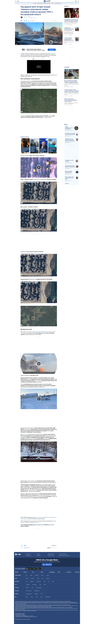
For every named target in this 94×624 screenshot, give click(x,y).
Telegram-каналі (40, 524)
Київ (26, 575)
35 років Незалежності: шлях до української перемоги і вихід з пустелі (69, 127)
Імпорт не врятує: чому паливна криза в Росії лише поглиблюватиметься (69, 178)
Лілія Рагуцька (26, 16)
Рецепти (27, 587)
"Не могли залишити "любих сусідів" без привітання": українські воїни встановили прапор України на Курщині (71, 91)
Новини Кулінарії (38, 587)
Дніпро (42, 575)
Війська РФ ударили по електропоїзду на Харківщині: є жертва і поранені (70, 100)
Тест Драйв (27, 584)
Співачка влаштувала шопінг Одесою (70, 23)
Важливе (66, 6)
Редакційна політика (27, 547)
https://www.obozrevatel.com (47, 601)
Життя (42, 572)
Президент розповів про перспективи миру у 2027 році (71, 85)
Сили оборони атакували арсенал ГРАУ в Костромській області (39, 331)
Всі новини (77, 572)
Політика (25, 572)
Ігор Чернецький (67, 168)
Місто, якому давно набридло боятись (68, 172)
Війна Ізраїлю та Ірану (46, 3)
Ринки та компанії (28, 590)
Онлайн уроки (39, 581)
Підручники (32, 581)
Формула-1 (48, 578)
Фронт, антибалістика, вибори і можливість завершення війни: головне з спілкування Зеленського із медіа (71, 82)
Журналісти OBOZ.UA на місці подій (64, 555)
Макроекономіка (36, 590)
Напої (32, 587)
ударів (52, 53)
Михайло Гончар (67, 180)
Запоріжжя (36, 575)
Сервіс (45, 584)
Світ (33, 572)
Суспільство (69, 572)
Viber (51, 524)
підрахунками (25, 434)
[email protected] (26, 616)
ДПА (44, 581)
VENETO (52, 3)
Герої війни (34, 3)
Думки (65, 124)
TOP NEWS (66, 67)
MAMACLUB (36, 593)
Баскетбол (32, 578)
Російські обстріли (58, 3)
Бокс (42, 578)
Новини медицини (29, 593)
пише (56, 75)
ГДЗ (26, 581)
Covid (41, 593)
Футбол (27, 578)
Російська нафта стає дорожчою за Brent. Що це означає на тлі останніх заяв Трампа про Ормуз (70, 140)
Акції (40, 584)
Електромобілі (34, 584)
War (29, 16)
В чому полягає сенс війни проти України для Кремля (70, 134)
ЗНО (48, 581)
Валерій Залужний (67, 130)
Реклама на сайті (28, 555)
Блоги (59, 572)
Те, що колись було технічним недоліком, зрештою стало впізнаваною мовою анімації (69, 32)
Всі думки (67, 183)
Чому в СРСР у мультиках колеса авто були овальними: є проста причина (69, 29)
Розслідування (52, 572)
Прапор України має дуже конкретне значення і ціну (70, 166)
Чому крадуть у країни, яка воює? (69, 161)
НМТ (53, 581)
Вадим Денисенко (67, 142)
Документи (38, 555)
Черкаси (47, 575)
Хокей (38, 578)
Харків (31, 575)
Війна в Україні (40, 3)
